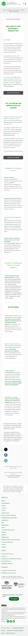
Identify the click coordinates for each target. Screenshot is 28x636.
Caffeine (3, 505)
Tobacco (3, 547)
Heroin (3, 527)
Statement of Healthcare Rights (15, 630)
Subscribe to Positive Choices (8, 570)
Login (2, 633)
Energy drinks (4, 520)
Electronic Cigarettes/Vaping (8, 515)
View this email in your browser (13, 19)
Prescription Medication (7, 542)
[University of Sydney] (20, 586)
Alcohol (3, 500)
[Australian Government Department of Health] (7, 586)
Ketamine (3, 534)
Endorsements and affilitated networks (11, 558)
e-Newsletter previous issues (8, 573)
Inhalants (3, 532)
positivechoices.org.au (9, 135)
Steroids (3, 544)
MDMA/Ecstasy (5, 537)
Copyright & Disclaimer (18, 628)
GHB (2, 522)
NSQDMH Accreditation (7, 563)
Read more (12, 358)
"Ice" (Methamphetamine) (7, 530)
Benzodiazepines (5, 503)
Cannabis (3, 508)
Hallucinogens (4, 525)
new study (8, 397)
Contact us (4, 556)
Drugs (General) (5, 513)
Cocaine (3, 510)
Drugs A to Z (4, 497)
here (21, 188)
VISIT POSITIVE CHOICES (13, 92)
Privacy (3, 630)
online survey (19, 129)
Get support (14, 599)
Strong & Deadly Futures (15, 289)
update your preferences (14, 475)
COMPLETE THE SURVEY (13, 157)
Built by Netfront (10, 633)
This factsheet (17, 226)
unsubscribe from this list (13, 477)
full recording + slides (13, 243)
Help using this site (6, 561)
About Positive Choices (7, 554)
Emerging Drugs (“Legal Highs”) (9, 517)
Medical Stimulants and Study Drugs (10, 539)
